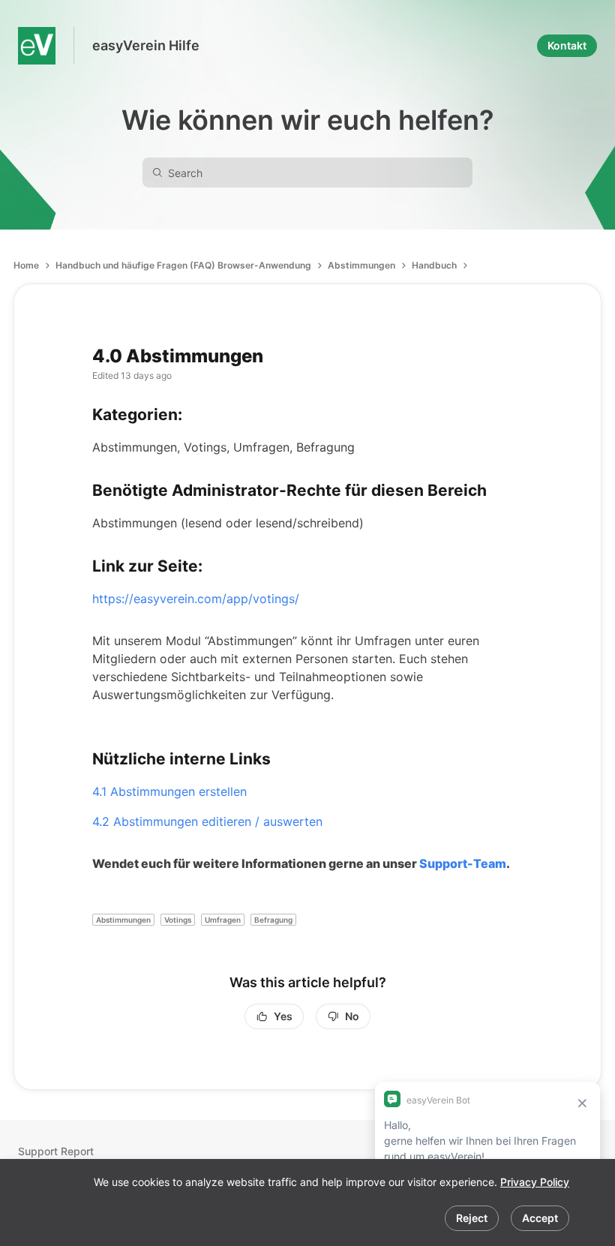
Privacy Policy (534, 1181)
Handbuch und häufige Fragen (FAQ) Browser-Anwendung (183, 265)
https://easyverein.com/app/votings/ (195, 598)
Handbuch (434, 265)
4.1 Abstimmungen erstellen (169, 791)
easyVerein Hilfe (146, 45)
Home (26, 265)
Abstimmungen (361, 265)
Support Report (56, 1151)
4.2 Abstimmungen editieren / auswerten (207, 821)
